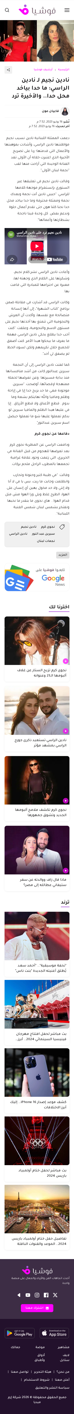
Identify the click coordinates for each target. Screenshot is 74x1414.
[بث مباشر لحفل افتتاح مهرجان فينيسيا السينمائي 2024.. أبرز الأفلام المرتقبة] (37, 1004)
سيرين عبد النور (43, 534)
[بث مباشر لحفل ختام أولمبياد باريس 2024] (37, 1140)
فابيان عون (50, 111)
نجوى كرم (48, 527)
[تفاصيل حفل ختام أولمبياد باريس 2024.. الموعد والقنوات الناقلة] (37, 1209)
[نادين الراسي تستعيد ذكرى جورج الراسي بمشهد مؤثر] (37, 710)
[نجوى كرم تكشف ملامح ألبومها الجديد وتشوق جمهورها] (37, 780)
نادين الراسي (18, 534)
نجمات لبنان (46, 541)
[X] (55, 1295)
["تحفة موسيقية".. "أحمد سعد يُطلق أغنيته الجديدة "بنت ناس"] (37, 936)
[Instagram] (37, 1295)
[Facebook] (46, 1295)
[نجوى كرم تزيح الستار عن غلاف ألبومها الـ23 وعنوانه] (37, 640)
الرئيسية (63, 69)
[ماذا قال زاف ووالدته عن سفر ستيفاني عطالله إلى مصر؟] (37, 850)
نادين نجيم (28, 527)
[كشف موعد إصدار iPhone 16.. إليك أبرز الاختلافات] (37, 1072)
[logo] (37, 10)
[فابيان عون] (64, 111)
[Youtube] (28, 1295)
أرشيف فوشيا (43, 69)
